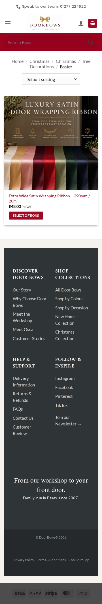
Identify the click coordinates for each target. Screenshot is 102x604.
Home (18, 61)
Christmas (39, 61)
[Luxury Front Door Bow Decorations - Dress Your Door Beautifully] (44, 23)
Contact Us (23, 418)
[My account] (81, 23)
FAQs (18, 408)
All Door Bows (68, 289)
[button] (7, 23)
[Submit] (91, 42)
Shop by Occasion (71, 307)
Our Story (22, 289)
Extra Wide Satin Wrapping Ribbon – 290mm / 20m (49, 198)
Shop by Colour (69, 298)
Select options (26, 215)
